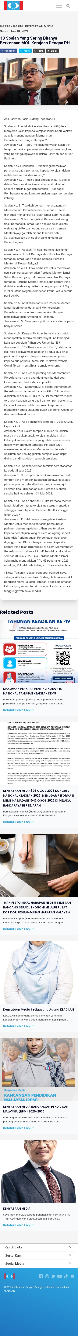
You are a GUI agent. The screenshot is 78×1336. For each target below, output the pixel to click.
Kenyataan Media (39, 26)
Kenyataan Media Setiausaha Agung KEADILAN (38, 1009)
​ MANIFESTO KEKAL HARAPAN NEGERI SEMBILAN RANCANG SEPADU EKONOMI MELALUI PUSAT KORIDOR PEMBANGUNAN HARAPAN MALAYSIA (37, 907)
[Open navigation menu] (58, 5)
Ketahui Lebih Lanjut (18, 710)
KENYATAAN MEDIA (16, 1209)
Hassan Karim (11, 26)
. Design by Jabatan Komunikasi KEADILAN (36, 1289)
